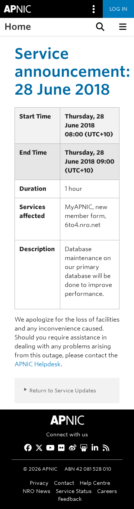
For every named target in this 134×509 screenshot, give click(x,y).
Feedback (70, 499)
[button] (99, 27)
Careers (107, 491)
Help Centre (95, 483)
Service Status (74, 491)
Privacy (39, 483)
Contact (64, 483)
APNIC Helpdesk (38, 364)
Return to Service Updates (62, 390)
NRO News (36, 491)
